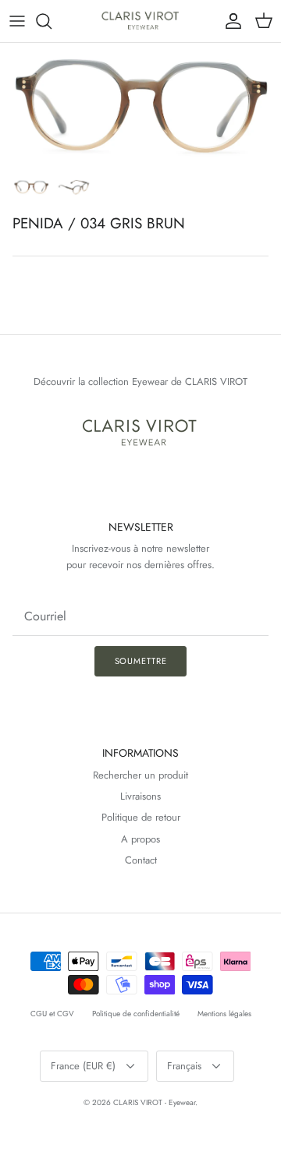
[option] (140, 106)
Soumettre (141, 661)
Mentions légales (224, 1013)
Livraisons (140, 796)
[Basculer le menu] (17, 21)
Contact (141, 860)
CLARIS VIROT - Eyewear (154, 1102)
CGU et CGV (52, 1013)
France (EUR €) (83, 1065)
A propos (140, 839)
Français (184, 1065)
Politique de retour (140, 817)
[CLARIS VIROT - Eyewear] (141, 21)
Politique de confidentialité (136, 1013)
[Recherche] (51, 21)
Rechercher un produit (140, 775)
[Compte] (229, 21)
